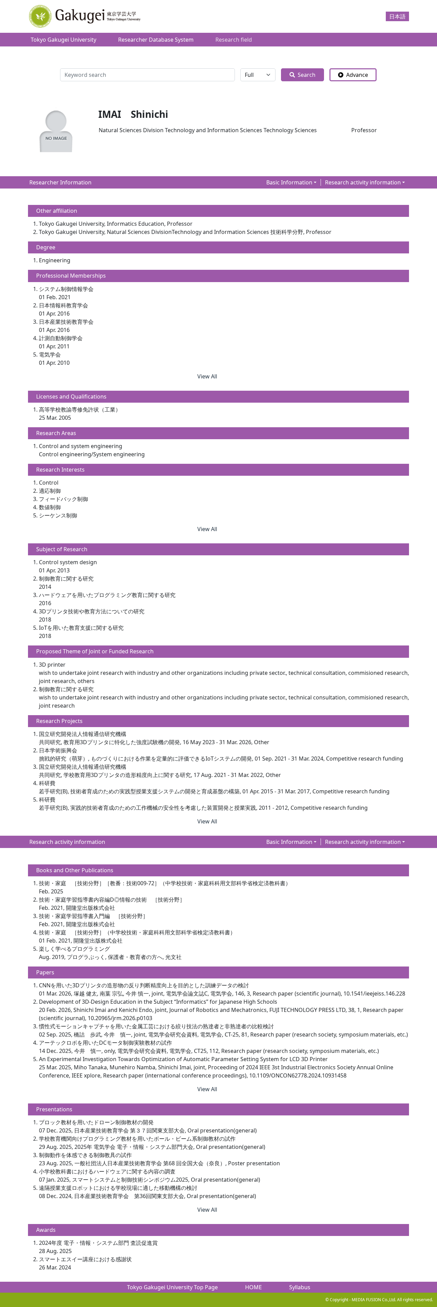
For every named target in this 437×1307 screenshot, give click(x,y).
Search (306, 75)
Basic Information (289, 182)
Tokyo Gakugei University (63, 39)
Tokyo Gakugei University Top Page (172, 1287)
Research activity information (363, 182)
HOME (253, 1287)
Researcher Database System (156, 39)
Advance (357, 75)
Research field (233, 39)
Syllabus (299, 1287)
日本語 (397, 16)
